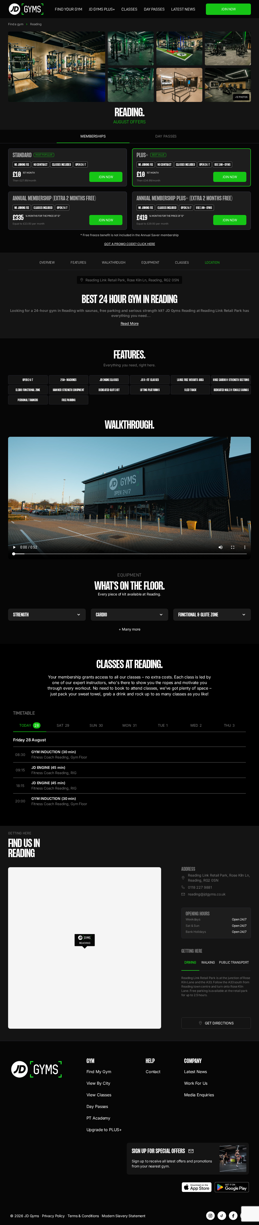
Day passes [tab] (166, 136)
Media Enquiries (199, 1094)
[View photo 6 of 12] (179, 85)
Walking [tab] (208, 962)
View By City (98, 1083)
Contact (153, 1071)
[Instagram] (210, 1215)
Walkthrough (113, 262)
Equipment (150, 262)
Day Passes (154, 9)
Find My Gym (99, 1071)
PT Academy (98, 1118)
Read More (130, 323)
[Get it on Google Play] (232, 1187)
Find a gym (16, 24)
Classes (182, 262)
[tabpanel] (216, 994)
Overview (47, 262)
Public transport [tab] (234, 962)
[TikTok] (222, 1215)
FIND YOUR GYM (68, 9)
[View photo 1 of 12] (56, 67)
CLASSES (129, 9)
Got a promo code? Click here (129, 244)
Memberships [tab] (92, 136)
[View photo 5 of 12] (131, 85)
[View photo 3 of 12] (179, 48)
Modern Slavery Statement (123, 1216)
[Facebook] (233, 1215)
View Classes (99, 1094)
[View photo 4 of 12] (228, 48)
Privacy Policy (53, 1216)
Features (78, 262)
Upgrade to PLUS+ (104, 1129)
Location (212, 262)
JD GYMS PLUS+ (102, 9)
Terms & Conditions (83, 1216)
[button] (84, 941)
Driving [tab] (190, 962)
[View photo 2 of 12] (131, 48)
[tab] (29, 725)
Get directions (228, 1024)
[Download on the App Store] (197, 1187)
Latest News (183, 9)
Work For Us (195, 1083)
